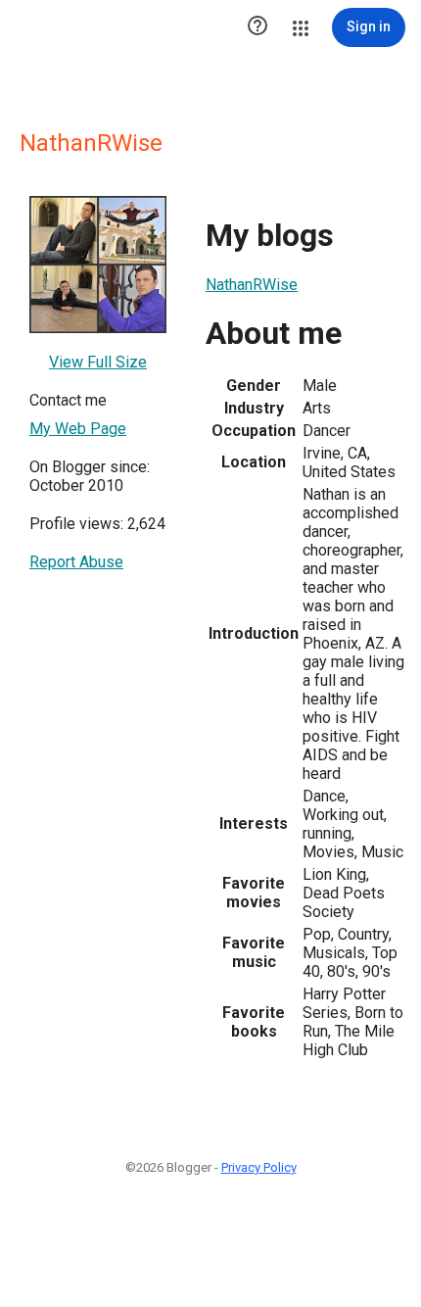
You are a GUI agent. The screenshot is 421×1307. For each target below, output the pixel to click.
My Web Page (77, 428)
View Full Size (98, 362)
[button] (257, 27)
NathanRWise (252, 284)
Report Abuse (76, 562)
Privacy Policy (259, 1167)
